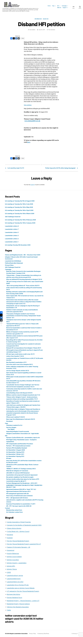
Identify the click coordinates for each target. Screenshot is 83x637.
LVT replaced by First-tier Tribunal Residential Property (23, 591)
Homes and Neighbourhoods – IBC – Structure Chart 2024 (22, 255)
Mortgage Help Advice (13, 594)
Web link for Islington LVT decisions (17, 471)
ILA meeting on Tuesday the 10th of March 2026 (19, 213)
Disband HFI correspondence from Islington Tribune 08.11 (23, 348)
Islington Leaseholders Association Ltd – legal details (22, 433)
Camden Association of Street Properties (19, 522)
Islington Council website (14, 556)
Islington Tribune (12, 569)
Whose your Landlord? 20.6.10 (15, 417)
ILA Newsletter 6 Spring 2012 (15, 456)
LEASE (9, 572)
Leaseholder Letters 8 (12, 226)
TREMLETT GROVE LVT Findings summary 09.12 (21, 468)
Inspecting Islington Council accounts (17, 431)
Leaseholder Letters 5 (12, 232)
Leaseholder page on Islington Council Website (20, 588)
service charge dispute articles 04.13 (17, 370)
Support (65, 7)
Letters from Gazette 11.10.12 (15, 356)
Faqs (53, 5)
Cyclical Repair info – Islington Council (18, 531)
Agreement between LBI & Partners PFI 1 (18, 491)
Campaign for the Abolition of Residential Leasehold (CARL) (24, 525)
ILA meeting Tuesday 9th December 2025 (17, 245)
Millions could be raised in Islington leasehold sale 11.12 (23, 395)
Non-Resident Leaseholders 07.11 (16, 362)
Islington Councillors (13, 560)
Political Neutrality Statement (14, 263)
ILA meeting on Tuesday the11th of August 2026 (19, 201)
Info (58, 5)
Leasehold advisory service (15, 575)
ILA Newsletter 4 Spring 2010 (15, 452)
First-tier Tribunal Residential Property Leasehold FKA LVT (24, 544)
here (28, 142)
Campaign (64, 5)
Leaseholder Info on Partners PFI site (18, 585)
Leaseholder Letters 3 (12, 235)
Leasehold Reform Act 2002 (15, 582)
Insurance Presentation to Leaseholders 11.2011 (20, 504)
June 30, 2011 (42, 29)
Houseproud (10, 550)
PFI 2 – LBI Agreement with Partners (17, 498)
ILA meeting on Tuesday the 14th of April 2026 (19, 210)
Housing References (13, 553)
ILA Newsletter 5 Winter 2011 (15, 454)
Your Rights (11, 429)
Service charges (11, 427)
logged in (32, 184)
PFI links (8, 458)
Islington (45, 18)
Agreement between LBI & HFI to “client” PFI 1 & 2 (21, 489)
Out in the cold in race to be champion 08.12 (19, 364)
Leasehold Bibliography (14, 578)
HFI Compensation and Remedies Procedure (19, 444)
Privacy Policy (9, 265)
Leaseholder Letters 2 (12, 238)
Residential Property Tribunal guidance (18, 604)
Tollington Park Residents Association (18, 607)
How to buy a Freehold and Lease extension (19, 495)
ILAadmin (33, 29)
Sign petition (28, 105)
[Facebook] (11, 38)
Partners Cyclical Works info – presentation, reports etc (23, 437)
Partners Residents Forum (14, 597)
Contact (7, 508)
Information (38, 18)
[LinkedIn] (16, 38)
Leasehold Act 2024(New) (13, 261)
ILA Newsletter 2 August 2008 (15, 450)
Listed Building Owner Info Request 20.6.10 (19, 393)
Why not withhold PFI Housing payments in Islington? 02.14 (24, 279)
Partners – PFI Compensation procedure (18, 446)
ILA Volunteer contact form (14, 512)
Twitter (9, 610)
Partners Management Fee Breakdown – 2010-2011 (21, 483)
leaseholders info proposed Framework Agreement (21, 475)
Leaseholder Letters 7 (12, 229)
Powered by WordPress (43, 633)
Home (49, 5)
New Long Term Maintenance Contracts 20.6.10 (20, 419)
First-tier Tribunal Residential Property (18, 541)
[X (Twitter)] (14, 38)
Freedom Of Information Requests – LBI (18, 547)
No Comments (52, 29)
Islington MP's (11, 566)
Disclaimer (9, 421)
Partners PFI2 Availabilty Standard (16, 448)
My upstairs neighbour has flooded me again (19, 477)
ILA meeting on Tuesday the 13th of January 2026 (20, 223)
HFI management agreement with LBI (17, 493)
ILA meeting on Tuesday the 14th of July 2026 (19, 204)
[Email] (19, 38)
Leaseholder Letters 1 (11, 242)
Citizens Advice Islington (14, 528)
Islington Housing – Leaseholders (16, 563)
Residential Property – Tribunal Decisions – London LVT (23, 600)
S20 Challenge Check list (12, 216)
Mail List (59, 7)
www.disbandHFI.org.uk (32, 121)
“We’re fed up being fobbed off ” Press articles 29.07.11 (23, 285)
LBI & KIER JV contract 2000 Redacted (17, 473)
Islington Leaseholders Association (18, 633)
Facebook (10, 538)
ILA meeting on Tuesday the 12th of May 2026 (19, 207)
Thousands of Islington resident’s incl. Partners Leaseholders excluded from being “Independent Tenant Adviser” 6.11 (23, 315)
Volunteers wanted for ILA (14, 425)
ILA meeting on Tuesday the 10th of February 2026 (20, 220)
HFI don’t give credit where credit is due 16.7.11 (20, 354)
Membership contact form (14, 510)
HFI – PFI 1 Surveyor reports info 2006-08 (18, 506)
